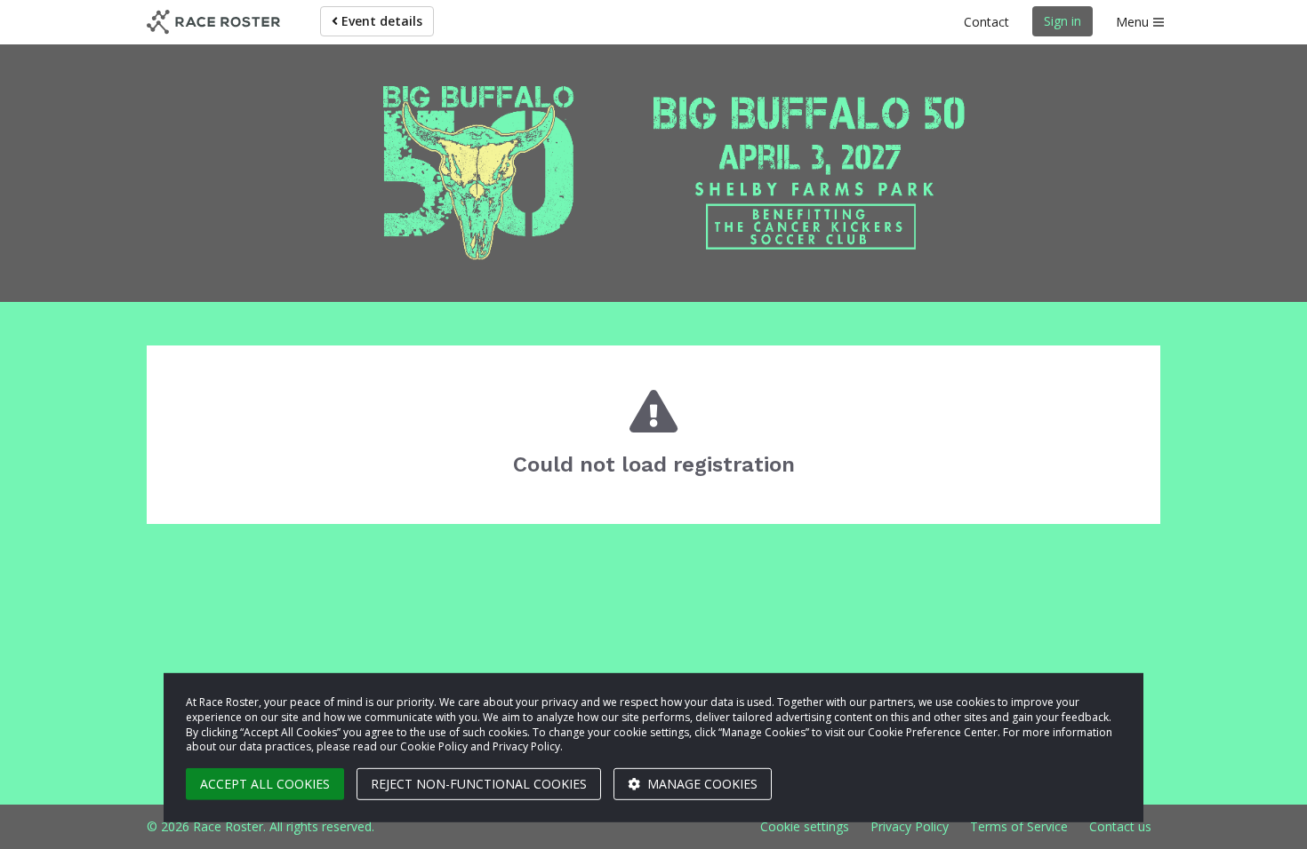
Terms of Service (1019, 826)
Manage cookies (701, 783)
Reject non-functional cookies (479, 783)
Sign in (1062, 20)
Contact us (1120, 826)
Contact (986, 21)
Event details (380, 20)
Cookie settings (804, 826)
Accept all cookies (265, 783)
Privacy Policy (909, 826)
